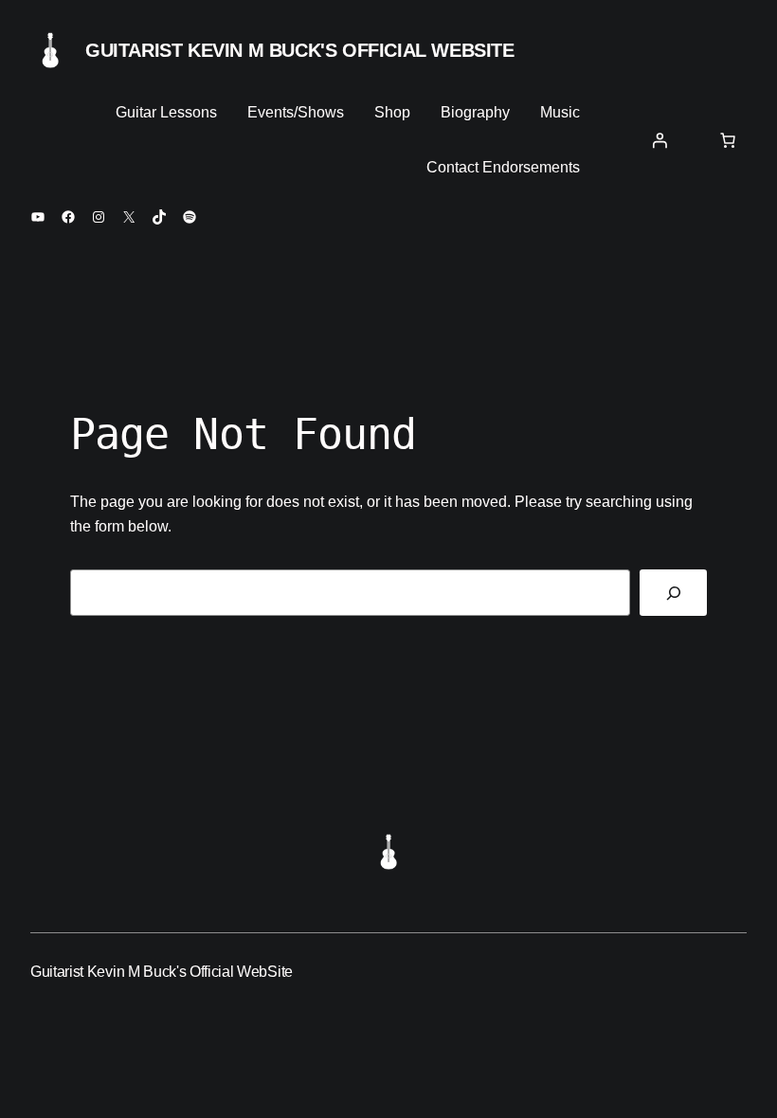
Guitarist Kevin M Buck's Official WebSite (300, 50)
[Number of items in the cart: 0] (728, 140)
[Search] (673, 592)
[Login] (659, 140)
